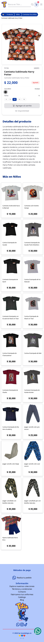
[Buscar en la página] (32, 4)
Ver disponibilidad (22, 111)
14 (19, 99)
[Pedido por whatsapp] (14, 577)
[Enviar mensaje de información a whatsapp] (18, 624)
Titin (6, 68)
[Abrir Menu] (41, 4)
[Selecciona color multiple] (5, 92)
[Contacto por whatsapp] (37, 631)
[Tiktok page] (26, 624)
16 (24, 99)
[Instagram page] (22, 624)
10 (14, 99)
